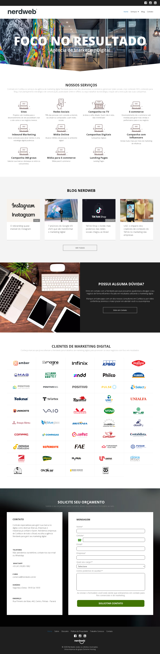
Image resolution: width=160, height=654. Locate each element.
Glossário (65, 631)
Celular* (80, 535)
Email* (79, 544)
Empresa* (81, 553)
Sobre (56, 631)
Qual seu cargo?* (84, 562)
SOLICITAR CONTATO (111, 603)
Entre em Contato (120, 310)
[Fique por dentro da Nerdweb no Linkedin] (155, 3)
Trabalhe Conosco (97, 631)
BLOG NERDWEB (81, 190)
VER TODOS (80, 248)
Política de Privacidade (79, 631)
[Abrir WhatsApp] (154, 648)
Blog (143, 12)
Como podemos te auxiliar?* (89, 571)
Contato (150, 12)
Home (126, 12)
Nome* (79, 527)
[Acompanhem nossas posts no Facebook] (145, 3)
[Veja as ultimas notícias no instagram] (150, 3)
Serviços (134, 12)
